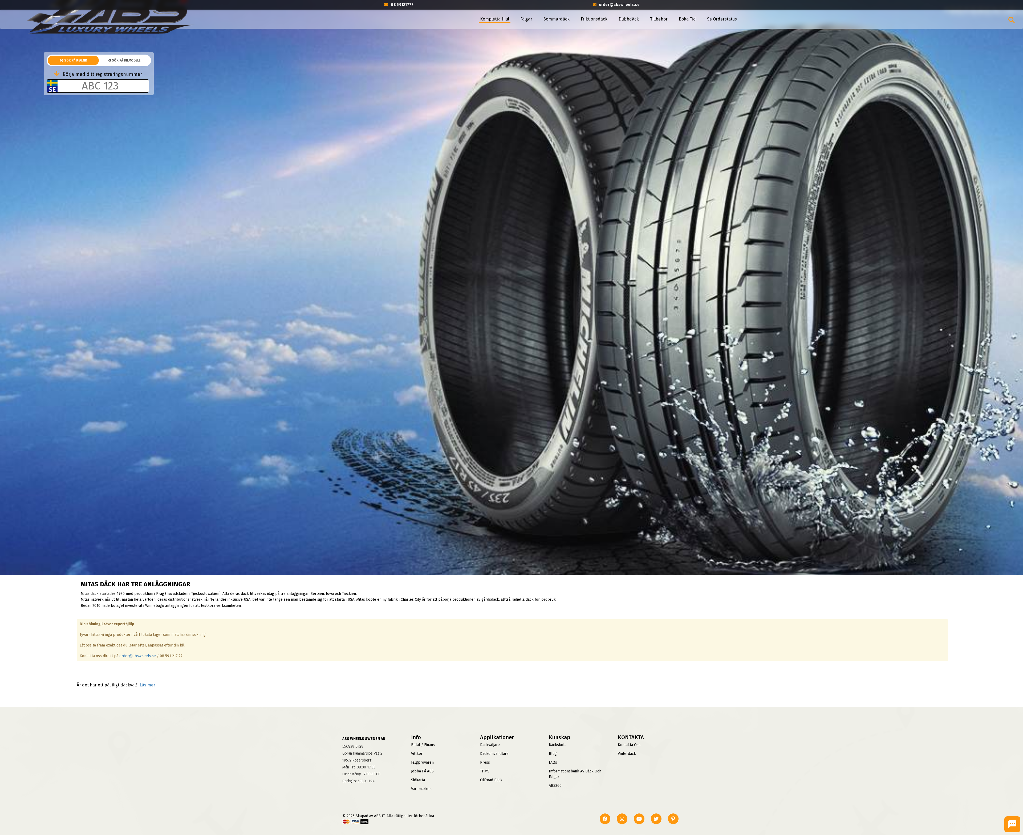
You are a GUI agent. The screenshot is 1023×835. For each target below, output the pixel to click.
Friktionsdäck (594, 19)
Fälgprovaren (422, 762)
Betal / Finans (423, 745)
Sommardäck (556, 19)
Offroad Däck (491, 780)
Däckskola (557, 745)
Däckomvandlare (494, 753)
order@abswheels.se (137, 656)
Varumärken (421, 789)
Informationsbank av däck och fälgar (575, 774)
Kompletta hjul (494, 19)
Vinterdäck (627, 753)
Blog (553, 753)
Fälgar (526, 19)
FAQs (553, 762)
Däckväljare (490, 745)
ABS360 (555, 785)
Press (485, 762)
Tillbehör (659, 19)
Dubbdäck (629, 19)
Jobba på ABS (422, 771)
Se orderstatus (722, 19)
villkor (417, 753)
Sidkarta (418, 780)
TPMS (484, 771)
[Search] (1011, 20)
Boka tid (687, 19)
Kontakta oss (629, 745)
